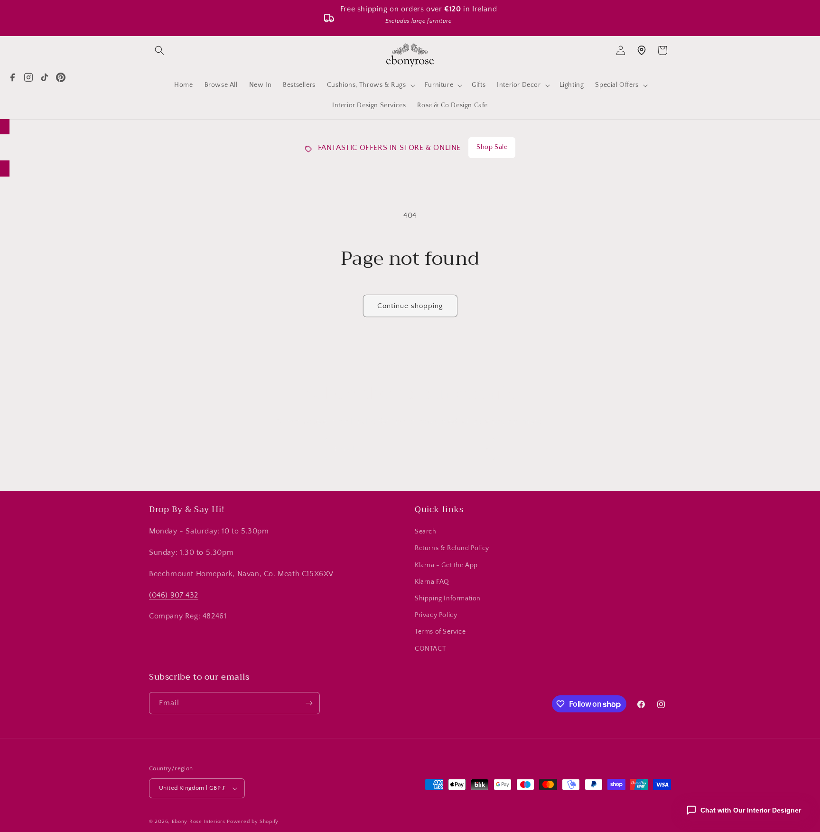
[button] (159, 50)
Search (426, 531)
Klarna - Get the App (446, 565)
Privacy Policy (436, 615)
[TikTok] (44, 77)
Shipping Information (448, 598)
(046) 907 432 (173, 595)
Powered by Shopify (253, 821)
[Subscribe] (484, 449)
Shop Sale (491, 147)
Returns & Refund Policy (452, 548)
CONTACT (430, 649)
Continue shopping (410, 306)
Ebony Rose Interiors (198, 821)
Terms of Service (440, 632)
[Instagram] (28, 77)
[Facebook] (12, 77)
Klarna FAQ (432, 582)
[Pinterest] (60, 77)
